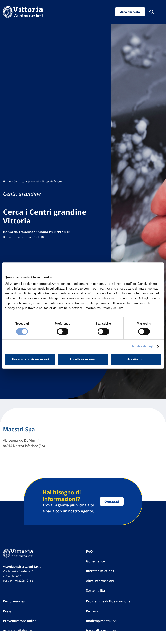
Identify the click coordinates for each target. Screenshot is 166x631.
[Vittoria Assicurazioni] (23, 11)
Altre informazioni (100, 581)
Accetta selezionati (83, 359)
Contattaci (111, 501)
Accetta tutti (135, 359)
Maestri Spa (19, 429)
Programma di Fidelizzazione (108, 601)
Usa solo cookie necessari (30, 359)
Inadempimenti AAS (101, 621)
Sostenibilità (95, 590)
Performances (14, 601)
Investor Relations (100, 571)
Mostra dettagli (143, 346)
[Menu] (160, 12)
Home (7, 181)
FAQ (89, 551)
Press (7, 611)
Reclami (92, 611)
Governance (95, 561)
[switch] (62, 331)
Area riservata (130, 12)
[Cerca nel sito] (151, 12)
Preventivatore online (19, 621)
